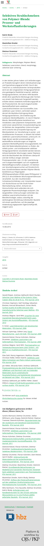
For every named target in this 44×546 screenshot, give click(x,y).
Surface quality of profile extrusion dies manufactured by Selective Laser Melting (18, 309)
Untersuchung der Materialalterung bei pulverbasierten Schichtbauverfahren (17, 459)
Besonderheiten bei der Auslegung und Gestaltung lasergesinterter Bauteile (21, 422)
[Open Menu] (2, 2)
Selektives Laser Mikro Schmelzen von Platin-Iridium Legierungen (21, 359)
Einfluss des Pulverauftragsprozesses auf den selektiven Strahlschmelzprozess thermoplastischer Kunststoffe (21, 482)
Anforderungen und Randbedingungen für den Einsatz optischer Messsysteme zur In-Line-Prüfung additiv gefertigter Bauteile (19, 493)
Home (4, 8)
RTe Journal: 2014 (9, 362)
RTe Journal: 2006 (19, 328)
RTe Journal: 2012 (28, 377)
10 (16, 390)
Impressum (21, 507)
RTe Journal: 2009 (34, 334)
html (7, 215)
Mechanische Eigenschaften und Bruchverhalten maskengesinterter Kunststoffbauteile (21, 440)
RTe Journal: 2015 (34, 484)
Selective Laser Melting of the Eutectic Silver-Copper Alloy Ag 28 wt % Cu (20, 298)
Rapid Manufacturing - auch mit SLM (17, 332)
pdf (16, 215)
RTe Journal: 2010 (17, 425)
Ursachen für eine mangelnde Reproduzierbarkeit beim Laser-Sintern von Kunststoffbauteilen (20, 318)
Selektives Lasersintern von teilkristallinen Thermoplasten (17, 340)
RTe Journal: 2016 (32, 300)
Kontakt (30, 507)
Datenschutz (10, 507)
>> (20, 390)
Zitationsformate (10, 249)
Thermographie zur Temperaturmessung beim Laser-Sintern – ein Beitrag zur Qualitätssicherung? (21, 347)
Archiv (12, 8)
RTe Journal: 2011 (9, 474)
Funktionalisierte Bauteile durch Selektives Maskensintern (19, 450)
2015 (18, 8)
